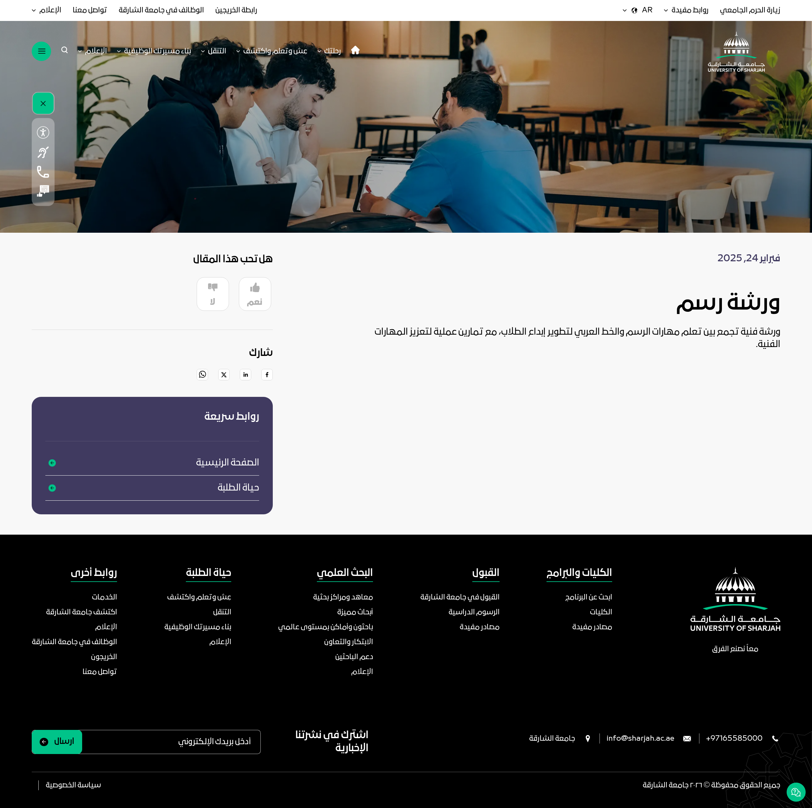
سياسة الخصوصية (73, 785)
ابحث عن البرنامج (588, 597)
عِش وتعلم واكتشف (199, 597)
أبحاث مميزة (355, 612)
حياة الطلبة (238, 488)
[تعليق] (43, 191)
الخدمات (104, 597)
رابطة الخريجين (236, 10)
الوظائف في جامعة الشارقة (161, 10)
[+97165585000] (43, 171)
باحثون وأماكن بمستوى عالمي (325, 627)
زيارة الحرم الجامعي (750, 10)
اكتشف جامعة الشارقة (81, 612)
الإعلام (50, 10)
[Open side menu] (41, 51)
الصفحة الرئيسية (227, 463)
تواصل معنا (90, 10)
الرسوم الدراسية (474, 612)
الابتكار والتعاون (348, 642)
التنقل (222, 612)
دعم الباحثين (354, 657)
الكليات (601, 612)
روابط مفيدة (690, 10)
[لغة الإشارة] (43, 152)
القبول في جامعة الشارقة (460, 597)
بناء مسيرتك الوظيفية (197, 627)
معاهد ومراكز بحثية (343, 597)
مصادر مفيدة (592, 627)
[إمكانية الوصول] (43, 132)
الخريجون (104, 657)
